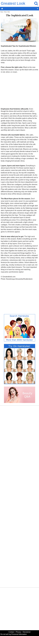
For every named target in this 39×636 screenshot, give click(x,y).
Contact (11, 632)
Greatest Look (13, 3)
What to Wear (7, 11)
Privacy (18, 632)
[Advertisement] (19, 90)
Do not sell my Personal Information (14, 634)
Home (2, 11)
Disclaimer (27, 632)
